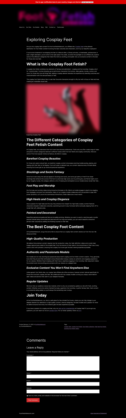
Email (29, 380)
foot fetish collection (88, 326)
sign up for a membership (66, 308)
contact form (53, 310)
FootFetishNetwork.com (26, 413)
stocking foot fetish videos (71, 328)
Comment (30, 355)
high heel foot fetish (100, 326)
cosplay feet (67, 326)
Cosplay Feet (79, 46)
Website (29, 388)
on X (79, 310)
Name (29, 373)
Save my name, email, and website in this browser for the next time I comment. (52, 395)
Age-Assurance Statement (98, 413)
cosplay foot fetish (77, 326)
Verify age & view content (87, 2)
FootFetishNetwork (40, 324)
